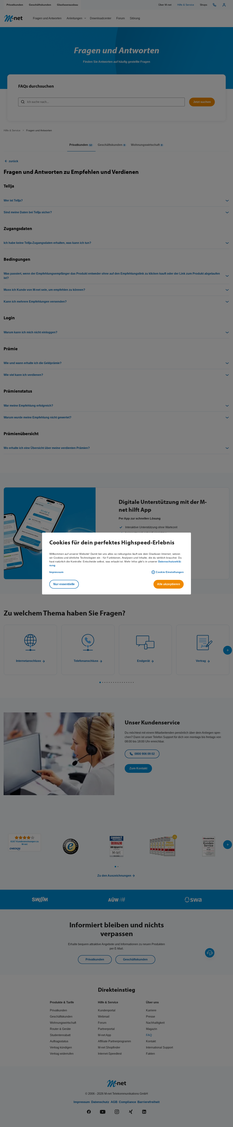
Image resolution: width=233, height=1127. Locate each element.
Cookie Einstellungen (170, 572)
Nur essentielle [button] (64, 584)
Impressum (56, 572)
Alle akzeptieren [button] (168, 584)
